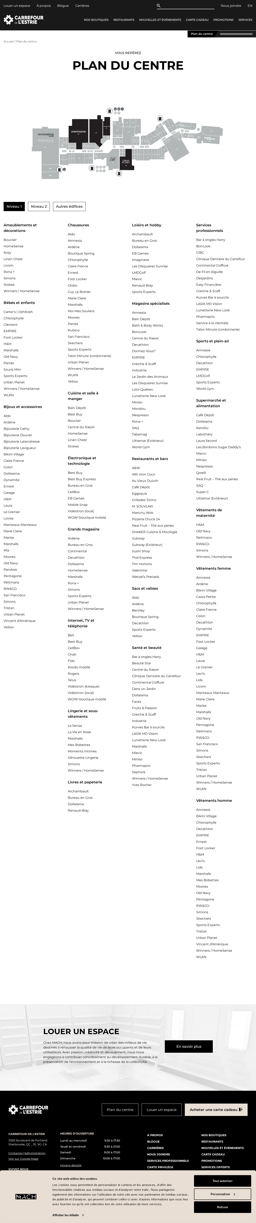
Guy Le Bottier (79, 292)
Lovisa (8, 518)
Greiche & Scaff (144, 364)
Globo (72, 285)
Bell (71, 635)
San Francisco (14, 595)
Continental (77, 551)
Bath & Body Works (147, 325)
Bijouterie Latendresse (22, 441)
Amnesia (75, 241)
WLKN (9, 395)
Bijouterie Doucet (18, 435)
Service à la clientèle (212, 323)
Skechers (75, 343)
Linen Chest (13, 259)
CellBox (74, 492)
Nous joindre (231, 6)
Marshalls (11, 350)
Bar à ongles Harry (146, 657)
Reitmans (11, 582)
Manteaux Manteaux (20, 525)
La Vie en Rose (79, 732)
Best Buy (75, 414)
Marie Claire (13, 531)
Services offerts (215, 1167)
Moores (9, 557)
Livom (8, 265)
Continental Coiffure (148, 682)
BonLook (139, 332)
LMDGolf (139, 273)
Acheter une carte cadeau (213, 1110)
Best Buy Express (82, 479)
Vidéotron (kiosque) (83, 686)
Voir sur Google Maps (23, 1159)
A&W (136, 468)
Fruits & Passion (144, 708)
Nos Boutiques (96, 20)
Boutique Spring (81, 253)
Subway (138, 538)
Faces (136, 702)
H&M (7, 344)
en (250, 6)
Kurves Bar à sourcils (148, 727)
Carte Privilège (160, 1167)
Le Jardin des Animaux (150, 377)
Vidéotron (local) (81, 511)
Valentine (139, 570)
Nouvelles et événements (160, 20)
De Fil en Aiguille (209, 272)
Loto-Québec (142, 389)
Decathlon (76, 557)
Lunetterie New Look (149, 396)
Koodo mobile (79, 667)
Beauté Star (141, 663)
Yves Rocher (142, 785)
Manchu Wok (142, 513)
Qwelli (201, 473)
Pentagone (13, 576)
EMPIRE (10, 331)
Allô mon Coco (143, 474)
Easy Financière (208, 285)
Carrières (82, 6)
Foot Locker (13, 337)
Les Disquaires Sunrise (150, 266)
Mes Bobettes (79, 745)
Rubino (74, 330)
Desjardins (204, 278)
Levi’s (200, 674)
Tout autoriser (222, 1181)
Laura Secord (206, 441)
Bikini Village (14, 454)
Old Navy (11, 357)
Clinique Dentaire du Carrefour (156, 676)
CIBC (200, 253)
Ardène (9, 422)
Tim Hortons (142, 564)
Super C (202, 492)
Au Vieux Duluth (145, 481)
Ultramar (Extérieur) (148, 441)
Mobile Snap (78, 505)
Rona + (9, 272)
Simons (10, 278)
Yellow (9, 627)
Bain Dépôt (77, 408)
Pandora (10, 569)
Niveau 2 (39, 206)
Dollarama (12, 473)
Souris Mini (12, 369)
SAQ (135, 428)
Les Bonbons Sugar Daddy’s (218, 447)
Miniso (137, 402)
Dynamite (12, 480)
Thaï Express (142, 557)
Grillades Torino (144, 500)
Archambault (78, 791)
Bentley (138, 610)
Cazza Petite (206, 597)
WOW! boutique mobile (87, 517)
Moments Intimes (82, 751)
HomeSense (13, 246)
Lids (199, 680)
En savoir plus (188, 1046)
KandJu (202, 428)
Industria (139, 370)
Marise (9, 537)
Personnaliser (220, 1194)
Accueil (9, 41)
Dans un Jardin (144, 689)
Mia (6, 550)
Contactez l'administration (26, 1153)
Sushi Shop (141, 551)
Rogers (73, 674)
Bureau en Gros (80, 485)
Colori (8, 467)
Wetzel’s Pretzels (145, 577)
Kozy (7, 253)
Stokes (9, 285)
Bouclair (10, 240)
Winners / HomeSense (22, 291)
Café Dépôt (141, 487)
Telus (72, 680)
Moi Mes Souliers (81, 311)
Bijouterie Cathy (16, 429)
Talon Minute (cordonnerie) (89, 356)
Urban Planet (14, 382)
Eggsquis (139, 493)
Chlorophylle (14, 318)
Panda (9, 363)
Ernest (9, 486)
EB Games (76, 498)
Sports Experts (15, 376)
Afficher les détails (65, 1215)
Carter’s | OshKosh (18, 312)
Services (245, 20)
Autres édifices (69, 206)
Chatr (72, 654)
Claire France (14, 461)
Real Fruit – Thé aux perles (153, 525)
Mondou (139, 409)
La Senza (75, 726)
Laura (8, 505)
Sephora (138, 772)
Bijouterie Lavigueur (20, 448)
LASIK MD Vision (145, 734)
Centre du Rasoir (81, 427)
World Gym (141, 447)
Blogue (63, 6)
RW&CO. (10, 589)
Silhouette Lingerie (83, 758)
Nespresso (140, 415)
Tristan (9, 608)
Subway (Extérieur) (147, 545)
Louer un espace (17, 6)
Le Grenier (12, 512)
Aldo (7, 416)
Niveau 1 (14, 206)
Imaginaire (140, 260)
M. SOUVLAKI (142, 506)
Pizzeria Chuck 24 (146, 519)
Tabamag (139, 434)
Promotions (223, 20)
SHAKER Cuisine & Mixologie (154, 532)
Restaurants (123, 20)
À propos (44, 6)
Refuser (222, 1207)
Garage (9, 493)
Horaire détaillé (70, 1165)
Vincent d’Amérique (20, 621)
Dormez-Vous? (144, 351)
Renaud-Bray (78, 810)
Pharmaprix (141, 766)
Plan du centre (202, 34)
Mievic (137, 279)
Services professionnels (168, 1161)
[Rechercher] (159, 5)
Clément (11, 325)
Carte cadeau (197, 20)
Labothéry (204, 434)
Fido (71, 661)
